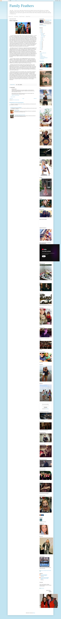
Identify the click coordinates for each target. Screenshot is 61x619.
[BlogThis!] (18, 84)
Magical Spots (28, 16)
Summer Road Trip (42, 56)
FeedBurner (47, 408)
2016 (41, 32)
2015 (41, 41)
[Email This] (17, 84)
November (42, 33)
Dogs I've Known (21, 16)
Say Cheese (16, 16)
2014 (41, 42)
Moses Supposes (43, 35)
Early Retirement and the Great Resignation (17, 102)
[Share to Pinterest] (21, 84)
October (42, 34)
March (42, 40)
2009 (41, 48)
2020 (41, 30)
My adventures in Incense (44, 575)
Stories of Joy (11, 16)
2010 (41, 47)
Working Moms (42, 58)
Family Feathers (22, 5)
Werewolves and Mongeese (44, 57)
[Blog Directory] (42, 588)
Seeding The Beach (16, 110)
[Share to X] (19, 84)
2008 (41, 49)
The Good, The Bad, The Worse (45, 577)
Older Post (35, 98)
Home (23, 98)
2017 (41, 31)
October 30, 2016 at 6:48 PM (15, 95)
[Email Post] (16, 84)
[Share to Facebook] (20, 84)
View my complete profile (43, 25)
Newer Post (11, 98)
